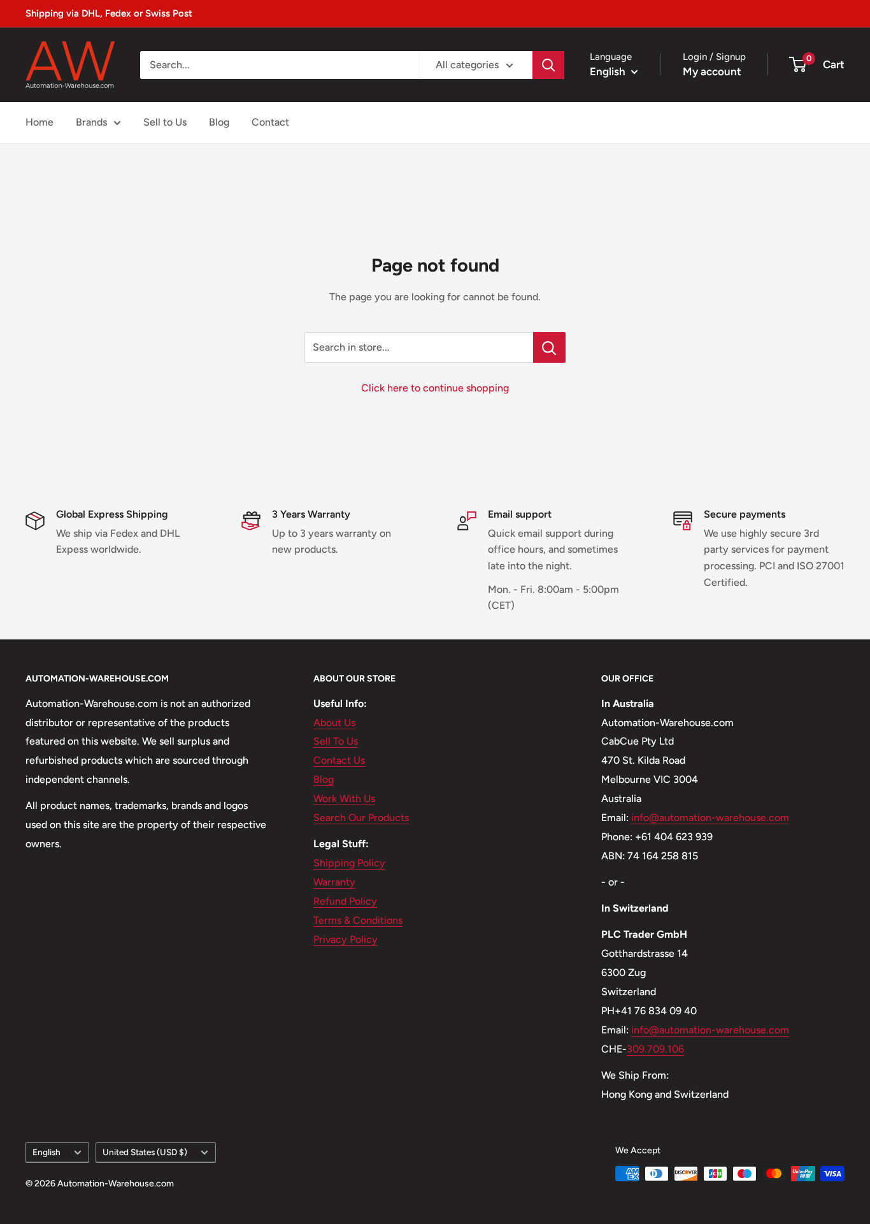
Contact (270, 122)
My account (712, 71)
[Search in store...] (549, 347)
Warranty (334, 882)
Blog (219, 122)
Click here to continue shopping (435, 388)
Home (39, 122)
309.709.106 (655, 1049)
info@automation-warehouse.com (710, 818)
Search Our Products (361, 818)
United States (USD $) (145, 1152)
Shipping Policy (349, 863)
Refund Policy (345, 901)
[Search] (548, 65)
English (46, 1152)
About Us (334, 723)
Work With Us (344, 798)
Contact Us (339, 760)
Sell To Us (335, 741)
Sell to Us (165, 122)
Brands (91, 122)
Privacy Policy (345, 939)
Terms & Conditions (358, 920)
